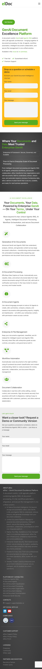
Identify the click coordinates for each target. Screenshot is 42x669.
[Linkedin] (5, 611)
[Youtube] (9, 611)
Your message (9, 100)
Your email (7, 91)
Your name (7, 82)
